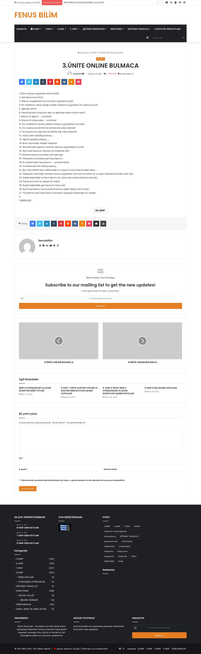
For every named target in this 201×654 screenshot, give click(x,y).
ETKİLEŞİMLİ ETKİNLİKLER (31, 581)
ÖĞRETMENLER (23, 604)
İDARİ (120, 561)
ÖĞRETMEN (109, 561)
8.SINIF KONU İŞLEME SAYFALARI (161, 387)
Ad (21, 458)
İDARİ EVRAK (116, 29)
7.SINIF (48, 29)
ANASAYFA (21, 29)
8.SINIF (36, 29)
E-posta (23, 469)
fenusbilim (77, 74)
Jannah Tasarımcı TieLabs (68, 649)
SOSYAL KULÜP (26, 595)
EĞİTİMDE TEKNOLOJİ (138, 29)
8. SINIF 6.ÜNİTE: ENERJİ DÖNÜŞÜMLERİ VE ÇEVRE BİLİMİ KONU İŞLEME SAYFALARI (118, 390)
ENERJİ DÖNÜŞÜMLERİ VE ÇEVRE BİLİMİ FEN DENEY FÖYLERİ (35, 389)
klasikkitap (122, 556)
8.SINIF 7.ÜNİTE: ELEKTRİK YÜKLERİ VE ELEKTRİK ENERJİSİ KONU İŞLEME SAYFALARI (79, 390)
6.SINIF (61, 29)
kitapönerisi (109, 556)
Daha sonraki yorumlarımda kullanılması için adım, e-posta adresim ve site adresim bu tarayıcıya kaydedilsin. (73, 480)
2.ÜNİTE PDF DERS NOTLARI (167, 29)
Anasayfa (83, 52)
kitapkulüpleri (124, 546)
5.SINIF (19, 559)
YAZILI (133, 556)
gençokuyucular (111, 541)
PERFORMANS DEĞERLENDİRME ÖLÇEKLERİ (84, 2)
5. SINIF (73, 29)
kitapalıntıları (109, 546)
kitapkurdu (108, 551)
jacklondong (127, 541)
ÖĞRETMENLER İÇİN (95, 29)
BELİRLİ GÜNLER (29, 600)
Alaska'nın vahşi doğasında (115, 531)
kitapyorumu (122, 551)
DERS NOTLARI (26, 577)
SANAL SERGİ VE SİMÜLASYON (31, 609)
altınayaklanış (110, 536)
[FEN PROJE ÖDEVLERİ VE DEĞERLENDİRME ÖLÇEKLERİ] (65, 527)
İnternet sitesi (110, 469)
